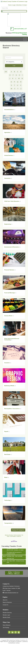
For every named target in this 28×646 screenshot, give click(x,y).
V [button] (20, 85)
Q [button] (17, 82)
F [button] (13, 75)
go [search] (14, 65)
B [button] (14, 71)
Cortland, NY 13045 (12, 588)
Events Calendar (17, 535)
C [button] (17, 71)
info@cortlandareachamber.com (11, 592)
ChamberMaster (11, 643)
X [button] (14, 88)
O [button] (11, 82)
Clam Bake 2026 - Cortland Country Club (15, 559)
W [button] (11, 88)
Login (14, 5)
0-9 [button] (6, 71)
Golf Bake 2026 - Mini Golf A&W (14, 554)
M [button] (18, 78)
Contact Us (18, 536)
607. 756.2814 (7, 590)
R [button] (20, 82)
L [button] (15, 78)
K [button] (12, 78)
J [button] (9, 78)
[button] (18, 530)
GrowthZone (19, 641)
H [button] (19, 75)
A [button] (11, 71)
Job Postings (13, 536)
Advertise (19, 5)
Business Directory (9, 535)
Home (10, 5)
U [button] (17, 85)
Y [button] (17, 88)
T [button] (14, 85)
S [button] (11, 85)
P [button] (14, 82)
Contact (25, 5)
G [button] (16, 75)
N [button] (22, 78)
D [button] (20, 71)
